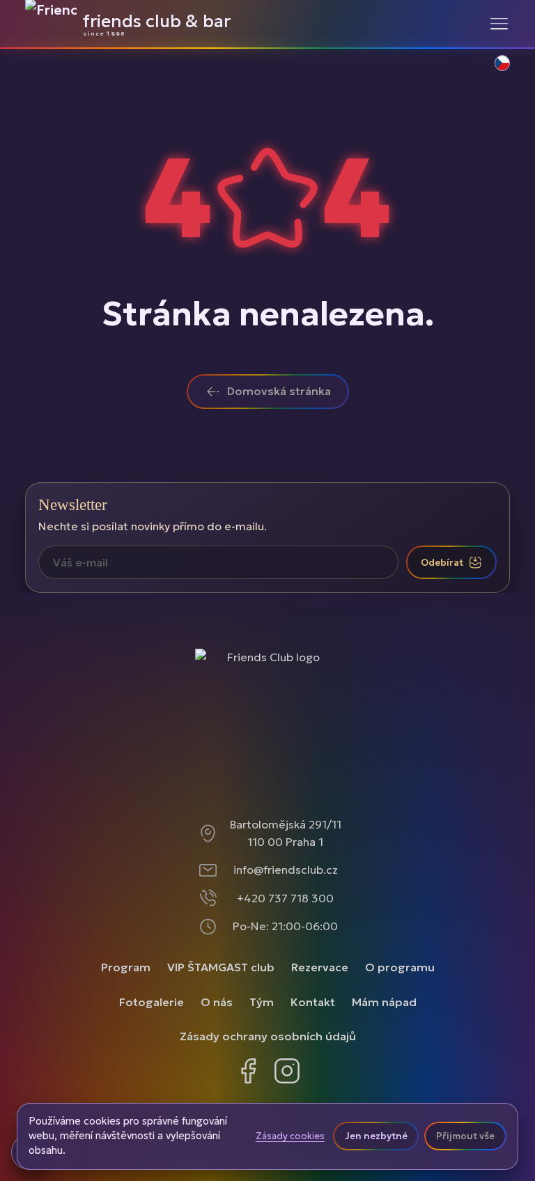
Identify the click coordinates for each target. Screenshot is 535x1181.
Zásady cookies (290, 1136)
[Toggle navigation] (499, 23)
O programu (400, 967)
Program (125, 967)
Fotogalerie (151, 1002)
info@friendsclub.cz (285, 870)
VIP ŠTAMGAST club (220, 967)
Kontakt (312, 1002)
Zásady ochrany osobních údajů (268, 1036)
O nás (217, 1002)
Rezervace (319, 967)
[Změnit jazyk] (494, 70)
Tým (261, 1002)
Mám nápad (384, 1002)
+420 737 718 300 (285, 898)
